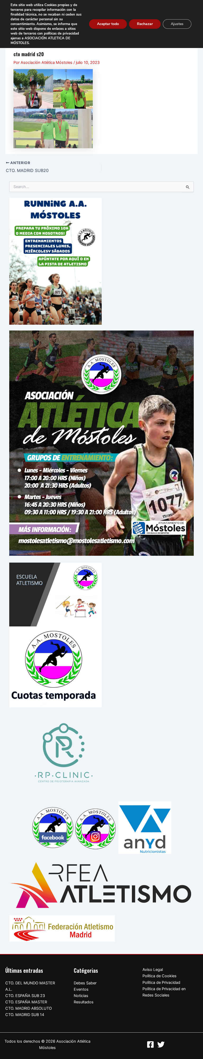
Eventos (81, 989)
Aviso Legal (152, 969)
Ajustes (177, 23)
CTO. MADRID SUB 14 (24, 1014)
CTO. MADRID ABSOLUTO (28, 1008)
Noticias (81, 995)
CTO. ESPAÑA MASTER (26, 1002)
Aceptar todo (108, 23)
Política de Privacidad (161, 982)
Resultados (84, 1002)
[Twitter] (161, 1044)
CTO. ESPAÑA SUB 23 (25, 995)
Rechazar (145, 23)
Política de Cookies (159, 976)
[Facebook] (150, 1044)
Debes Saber (85, 983)
